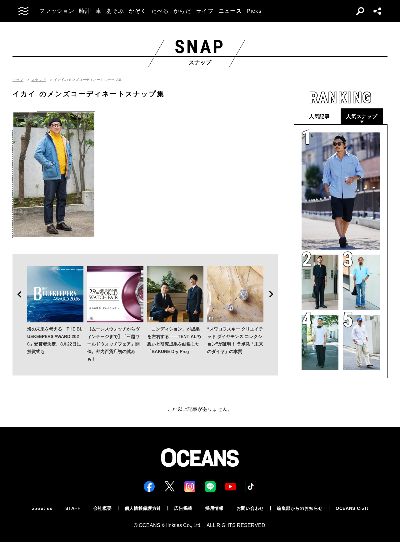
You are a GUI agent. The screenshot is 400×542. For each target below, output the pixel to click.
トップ (17, 80)
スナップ (38, 80)
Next (273, 294)
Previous (17, 294)
